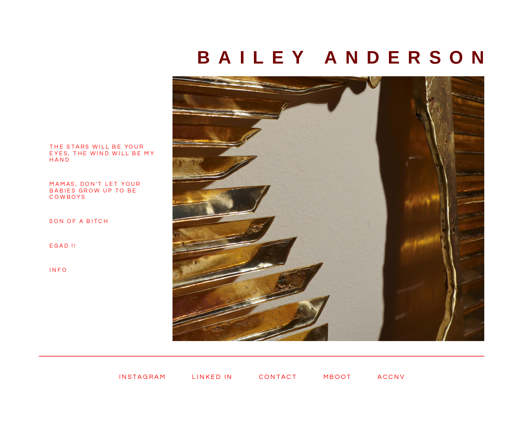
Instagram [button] (142, 377)
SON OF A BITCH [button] (79, 221)
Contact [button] (278, 377)
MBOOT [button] (337, 377)
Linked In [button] (212, 377)
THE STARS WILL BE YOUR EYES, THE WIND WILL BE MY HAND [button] (102, 153)
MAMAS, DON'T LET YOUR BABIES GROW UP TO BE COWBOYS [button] (95, 190)
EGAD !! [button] (62, 246)
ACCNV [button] (391, 377)
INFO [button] (58, 270)
